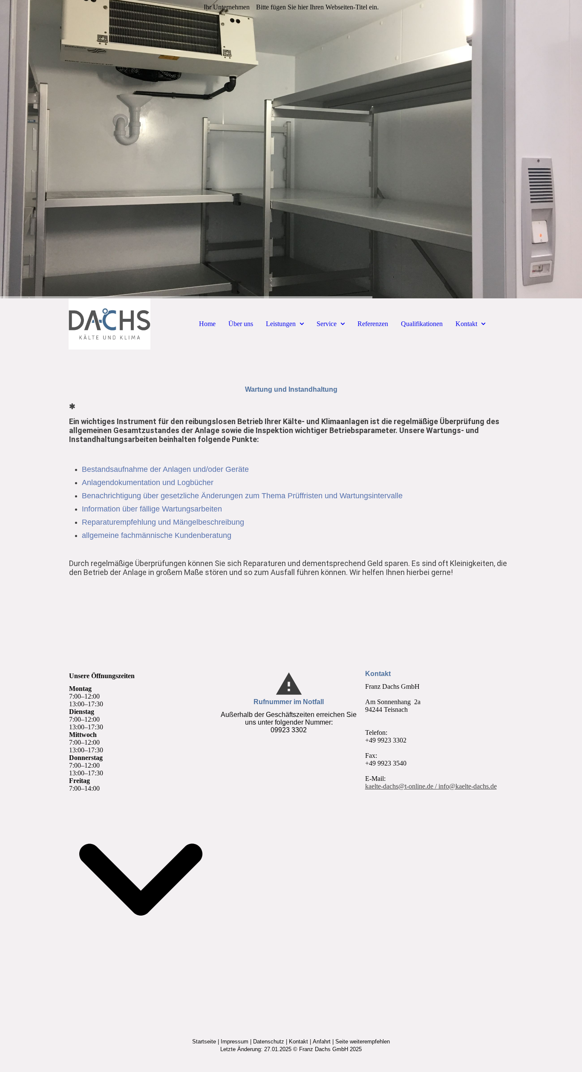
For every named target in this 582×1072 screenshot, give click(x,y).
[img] (291, 149)
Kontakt (466, 323)
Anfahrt (322, 1041)
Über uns (240, 323)
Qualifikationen (422, 323)
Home (207, 323)
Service (327, 323)
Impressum (234, 1041)
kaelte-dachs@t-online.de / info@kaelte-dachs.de (431, 786)
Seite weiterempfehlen (362, 1041)
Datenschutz (268, 1041)
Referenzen (372, 323)
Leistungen (281, 323)
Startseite (204, 1041)
